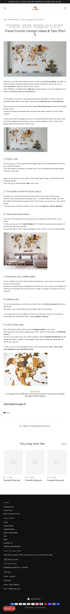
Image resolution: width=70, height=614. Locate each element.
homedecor (26, 25)
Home (5, 19)
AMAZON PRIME (9, 529)
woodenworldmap (41, 27)
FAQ (5, 536)
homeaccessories (13, 25)
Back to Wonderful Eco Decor (36, 426)
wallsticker (27, 27)
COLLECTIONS (8, 526)
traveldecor (38, 25)
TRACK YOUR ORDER (11, 533)
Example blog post (12, 480)
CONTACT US (8, 543)
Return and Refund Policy (12, 514)
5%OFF (8, 608)
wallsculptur (14, 27)
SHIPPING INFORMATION (12, 546)
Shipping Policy (9, 507)
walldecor (58, 25)
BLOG (5, 540)
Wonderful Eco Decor (14, 19)
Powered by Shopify (40, 607)
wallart (48, 25)
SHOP (6, 522)
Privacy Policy (8, 510)
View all (63, 444)
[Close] (13, 608)
